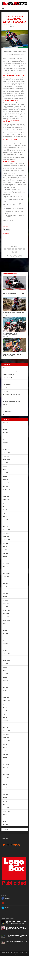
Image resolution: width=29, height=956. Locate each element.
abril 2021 (5, 637)
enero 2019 (5, 727)
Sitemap (21, 952)
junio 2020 (5, 670)
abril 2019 (5, 717)
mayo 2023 (5, 553)
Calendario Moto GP (7, 377)
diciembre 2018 (6, 730)
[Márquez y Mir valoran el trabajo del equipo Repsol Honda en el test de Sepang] (14, 283)
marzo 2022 (5, 600)
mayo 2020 (5, 673)
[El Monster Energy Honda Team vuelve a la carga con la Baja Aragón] (14, 304)
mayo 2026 (5, 432)
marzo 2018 (5, 761)
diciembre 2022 (6, 570)
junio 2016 (5, 821)
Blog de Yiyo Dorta (9, 952)
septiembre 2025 (6, 459)
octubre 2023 (6, 536)
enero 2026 (5, 446)
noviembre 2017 (6, 774)
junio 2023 (5, 549)
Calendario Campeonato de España (11, 371)
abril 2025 (5, 476)
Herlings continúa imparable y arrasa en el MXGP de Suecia (16, 942)
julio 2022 (5, 586)
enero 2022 (5, 606)
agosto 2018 (5, 744)
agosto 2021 (5, 623)
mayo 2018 (5, 754)
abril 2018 (5, 757)
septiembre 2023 (6, 539)
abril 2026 (5, 436)
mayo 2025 (5, 472)
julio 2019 (5, 707)
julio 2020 (5, 667)
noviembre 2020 (6, 653)
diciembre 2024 (6, 489)
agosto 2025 (5, 462)
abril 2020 (5, 677)
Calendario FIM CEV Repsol (9, 374)
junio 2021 (5, 630)
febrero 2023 (6, 563)
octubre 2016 (6, 807)
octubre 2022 (6, 576)
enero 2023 (5, 566)
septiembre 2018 (6, 740)
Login (25, 952)
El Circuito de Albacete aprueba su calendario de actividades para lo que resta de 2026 (16, 936)
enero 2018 (5, 767)
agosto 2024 (5, 503)
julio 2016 (5, 817)
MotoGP (12, 26)
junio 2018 (5, 750)
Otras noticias (6, 407)
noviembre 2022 (6, 573)
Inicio (3, 952)
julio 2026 (5, 425)
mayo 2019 (5, 714)
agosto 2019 (5, 704)
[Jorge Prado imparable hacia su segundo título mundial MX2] (14, 345)
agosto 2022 (5, 583)
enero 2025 (5, 486)
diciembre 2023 (6, 529)
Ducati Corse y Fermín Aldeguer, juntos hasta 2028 (16, 922)
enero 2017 (5, 804)
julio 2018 (5, 747)
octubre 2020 (6, 657)
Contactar (16, 952)
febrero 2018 (6, 764)
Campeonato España (7, 384)
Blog (4, 367)
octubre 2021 (6, 616)
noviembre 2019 (6, 694)
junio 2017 (5, 791)
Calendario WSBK (7, 381)
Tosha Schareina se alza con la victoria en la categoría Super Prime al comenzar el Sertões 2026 (16, 928)
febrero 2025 (6, 482)
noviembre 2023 (6, 533)
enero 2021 (5, 647)
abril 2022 (5, 596)
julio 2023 (5, 546)
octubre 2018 (6, 737)
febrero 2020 (6, 683)
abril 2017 (5, 797)
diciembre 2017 (6, 771)
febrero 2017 (6, 801)
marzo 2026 (5, 439)
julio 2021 (5, 627)
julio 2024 (5, 506)
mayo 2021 (5, 633)
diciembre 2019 (6, 690)
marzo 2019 (5, 720)
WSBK (4, 414)
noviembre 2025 (6, 452)
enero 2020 (5, 687)
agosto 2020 (5, 663)
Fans (4, 397)
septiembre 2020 (6, 660)
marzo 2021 (5, 640)
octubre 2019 (6, 697)
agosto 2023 (5, 543)
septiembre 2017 (6, 781)
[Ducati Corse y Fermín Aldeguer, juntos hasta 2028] (3, 922)
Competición (15, 25)
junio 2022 (5, 590)
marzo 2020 (5, 680)
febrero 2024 (6, 523)
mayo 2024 (5, 513)
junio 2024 (5, 509)
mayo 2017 (5, 794)
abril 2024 (5, 516)
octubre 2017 (6, 777)
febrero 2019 (6, 724)
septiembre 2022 (6, 580)
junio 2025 (5, 469)
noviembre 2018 (6, 734)
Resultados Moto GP (7, 411)
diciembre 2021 (6, 610)
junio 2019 (5, 710)
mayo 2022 (5, 593)
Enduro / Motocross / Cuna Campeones (12, 394)
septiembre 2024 (6, 499)
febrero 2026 (6, 442)
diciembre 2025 (6, 449)
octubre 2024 (6, 496)
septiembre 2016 (6, 811)
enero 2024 (5, 526)
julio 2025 (5, 466)
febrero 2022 (6, 603)
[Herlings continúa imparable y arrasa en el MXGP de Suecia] (3, 942)
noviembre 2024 (6, 493)
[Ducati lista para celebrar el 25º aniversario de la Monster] (14, 324)
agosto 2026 (5, 422)
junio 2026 (5, 429)
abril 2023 (5, 556)
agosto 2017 (5, 784)
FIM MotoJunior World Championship (11, 401)
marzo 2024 (5, 519)
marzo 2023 (5, 560)
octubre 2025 (6, 456)
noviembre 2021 (6, 613)
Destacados (21, 25)
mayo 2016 (5, 824)
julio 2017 (5, 787)
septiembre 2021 (6, 620)
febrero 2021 (6, 643)
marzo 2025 (5, 479)
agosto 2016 (5, 814)
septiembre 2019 (6, 700)
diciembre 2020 (6, 650)
